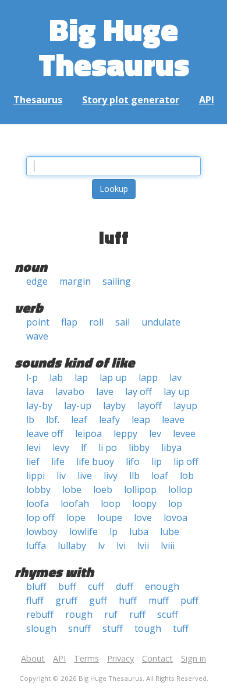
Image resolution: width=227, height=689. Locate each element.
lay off (138, 391)
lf (84, 447)
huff (128, 600)
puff (189, 600)
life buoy (95, 461)
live (84, 475)
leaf (79, 419)
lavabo (69, 391)
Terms (86, 658)
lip (156, 461)
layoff (149, 405)
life (58, 461)
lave (105, 391)
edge (37, 281)
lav (175, 377)
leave (173, 419)
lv (101, 545)
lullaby (72, 545)
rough (79, 614)
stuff (112, 628)
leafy (109, 419)
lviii (168, 545)
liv (61, 475)
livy (111, 475)
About (33, 658)
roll (96, 322)
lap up (113, 377)
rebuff (40, 614)
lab (56, 377)
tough (147, 628)
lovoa (175, 517)
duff (124, 586)
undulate (160, 322)
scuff (167, 614)
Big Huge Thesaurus (113, 46)
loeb (102, 489)
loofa (37, 503)
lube (169, 531)
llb (134, 475)
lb (30, 419)
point (37, 322)
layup (185, 405)
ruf (111, 614)
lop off (40, 517)
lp (113, 531)
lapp (148, 377)
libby (139, 447)
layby (114, 405)
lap (81, 377)
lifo (133, 461)
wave (37, 336)
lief (33, 461)
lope (76, 517)
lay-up (77, 405)
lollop (180, 489)
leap (141, 419)
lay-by (39, 405)
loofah (75, 503)
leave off (44, 433)
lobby (38, 489)
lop (175, 503)
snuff (79, 628)
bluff (36, 586)
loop (110, 503)
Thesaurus (37, 99)
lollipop (140, 489)
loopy (144, 503)
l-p (32, 377)
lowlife (83, 531)
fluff (35, 600)
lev (155, 433)
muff (158, 600)
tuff (181, 628)
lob (187, 475)
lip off (185, 461)
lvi (121, 545)
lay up (177, 391)
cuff (96, 586)
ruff (137, 614)
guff (98, 600)
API (206, 99)
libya (171, 447)
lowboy (42, 531)
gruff (66, 600)
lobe (71, 489)
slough (41, 628)
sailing (116, 281)
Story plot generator (130, 99)
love (143, 517)
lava (35, 391)
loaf (159, 475)
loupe (109, 517)
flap (69, 322)
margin (75, 281)
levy (60, 447)
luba (138, 531)
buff (67, 586)
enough (162, 586)
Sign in (193, 658)
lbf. (52, 419)
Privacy (120, 658)
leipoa (88, 433)
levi (33, 447)
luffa (36, 545)
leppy (125, 433)
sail (122, 322)
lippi (35, 475)
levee (184, 433)
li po (107, 447)
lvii (143, 545)
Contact (157, 658)
